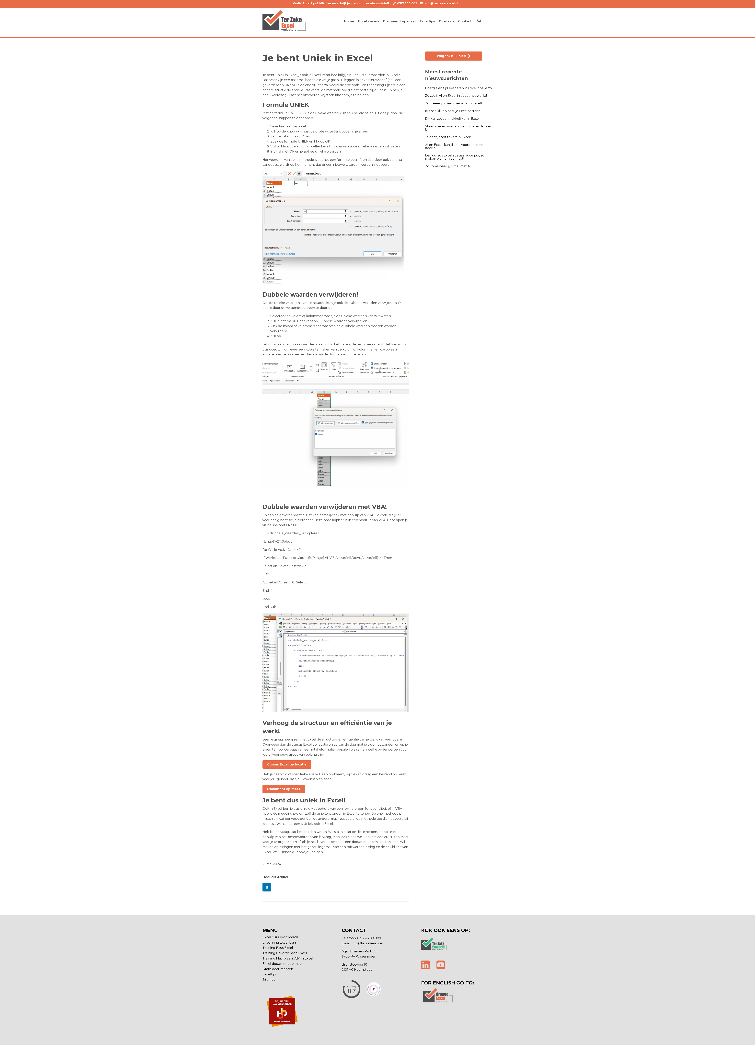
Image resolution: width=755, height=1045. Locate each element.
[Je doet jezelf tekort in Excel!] (459, 138)
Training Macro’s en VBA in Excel (287, 958)
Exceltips (269, 974)
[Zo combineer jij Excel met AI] (459, 167)
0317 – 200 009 (369, 938)
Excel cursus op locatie (280, 937)
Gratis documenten (277, 969)
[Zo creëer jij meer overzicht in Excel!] (459, 104)
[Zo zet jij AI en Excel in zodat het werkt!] (459, 96)
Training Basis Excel (277, 948)
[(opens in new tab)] (434, 944)
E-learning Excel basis (279, 942)
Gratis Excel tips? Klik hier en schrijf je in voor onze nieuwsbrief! (341, 3)
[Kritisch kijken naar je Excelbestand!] (459, 112)
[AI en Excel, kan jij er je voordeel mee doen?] (459, 147)
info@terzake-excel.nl (441, 3)
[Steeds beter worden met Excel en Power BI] (459, 128)
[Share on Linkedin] (266, 887)
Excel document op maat (282, 964)
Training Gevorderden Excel (284, 953)
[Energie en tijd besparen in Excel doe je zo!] (459, 89)
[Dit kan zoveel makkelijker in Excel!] (459, 119)
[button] (286, 764)
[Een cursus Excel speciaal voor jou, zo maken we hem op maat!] (459, 157)
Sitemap (268, 980)
